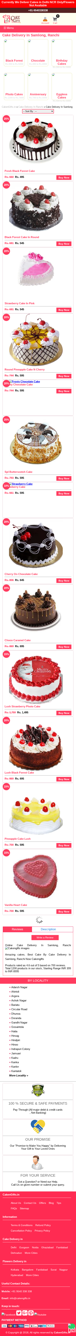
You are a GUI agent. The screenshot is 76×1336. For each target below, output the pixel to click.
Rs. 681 (9, 243)
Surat (54, 1269)
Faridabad (62, 1247)
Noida (35, 1247)
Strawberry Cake (15, 486)
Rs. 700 (9, 844)
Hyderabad (17, 1275)
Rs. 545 (19, 243)
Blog (51, 1203)
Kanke (15, 1066)
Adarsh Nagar (19, 987)
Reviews (17, 929)
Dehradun (16, 1252)
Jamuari (16, 1053)
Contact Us (30, 1203)
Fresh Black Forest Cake (20, 170)
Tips (59, 1203)
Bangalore (27, 1269)
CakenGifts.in (62, 1332)
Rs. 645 (19, 580)
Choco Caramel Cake (18, 640)
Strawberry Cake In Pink (19, 303)
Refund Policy (43, 1225)
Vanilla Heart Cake (16, 904)
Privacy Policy (42, 1230)
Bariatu (15, 1004)
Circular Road (19, 1009)
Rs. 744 (9, 375)
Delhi (13, 1247)
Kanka (15, 1062)
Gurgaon (24, 1247)
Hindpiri (15, 1040)
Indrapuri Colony (20, 1048)
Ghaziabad (47, 1247)
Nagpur (63, 1269)
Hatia (14, 1031)
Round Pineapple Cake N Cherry (25, 369)
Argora (15, 995)
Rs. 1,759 (10, 712)
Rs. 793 (9, 477)
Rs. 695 (19, 646)
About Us (16, 1203)
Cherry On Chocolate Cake (21, 574)
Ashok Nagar (19, 1000)
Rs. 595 (19, 375)
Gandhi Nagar (19, 1022)
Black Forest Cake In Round (22, 237)
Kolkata (15, 1269)
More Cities (31, 1252)
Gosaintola (17, 1026)
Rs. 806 (9, 580)
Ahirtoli (15, 991)
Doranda (16, 1018)
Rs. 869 (9, 646)
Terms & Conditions (22, 1225)
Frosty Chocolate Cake (19, 384)
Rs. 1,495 (22, 712)
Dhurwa (15, 1013)
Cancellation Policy (21, 1230)
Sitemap (24, 1208)
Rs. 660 (9, 176)
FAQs (14, 1208)
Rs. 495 (19, 176)
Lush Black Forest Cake (19, 772)
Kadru (14, 1057)
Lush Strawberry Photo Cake (22, 706)
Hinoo (14, 1044)
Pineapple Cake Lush (18, 838)
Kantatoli (16, 1071)
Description (48, 929)
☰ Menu (9, 27)
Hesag (15, 1035)
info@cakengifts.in (20, 1298)
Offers (42, 1203)
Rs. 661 (9, 492)
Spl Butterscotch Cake (18, 471)
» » (37, 107)
